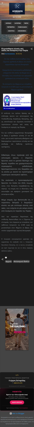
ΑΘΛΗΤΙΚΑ (11, 31)
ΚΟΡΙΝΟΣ (8, 23)
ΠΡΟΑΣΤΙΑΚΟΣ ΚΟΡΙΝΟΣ (17, 42)
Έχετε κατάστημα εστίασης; (17, 408)
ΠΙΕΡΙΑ (26, 23)
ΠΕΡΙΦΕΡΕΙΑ (11, 27)
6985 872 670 (17, 383)
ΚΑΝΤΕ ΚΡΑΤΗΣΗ (17, 402)
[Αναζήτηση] (32, 3)
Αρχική (8, 261)
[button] (32, 49)
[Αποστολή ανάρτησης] (6, 258)
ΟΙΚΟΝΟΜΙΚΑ (22, 31)
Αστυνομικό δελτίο (21, 261)
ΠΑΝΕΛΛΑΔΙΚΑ (22, 27)
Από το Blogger (18, 413)
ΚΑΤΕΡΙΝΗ (18, 23)
